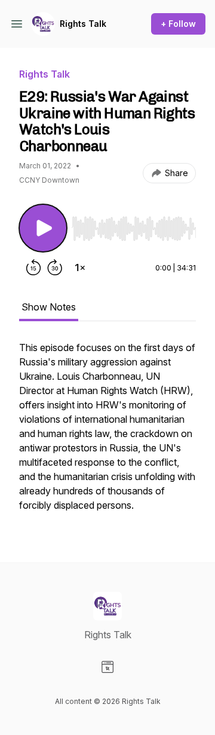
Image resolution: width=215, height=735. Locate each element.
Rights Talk (83, 24)
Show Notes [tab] (49, 307)
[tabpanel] (107, 432)
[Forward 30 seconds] (55, 267)
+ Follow (178, 24)
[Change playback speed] (80, 267)
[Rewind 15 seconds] (33, 267)
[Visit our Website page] (107, 667)
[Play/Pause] (43, 228)
